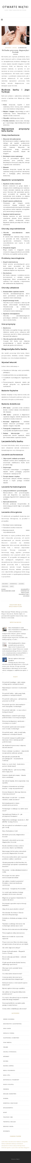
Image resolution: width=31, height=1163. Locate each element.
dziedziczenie (12, 1141)
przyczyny (5, 586)
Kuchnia (5, 1061)
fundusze (19, 1141)
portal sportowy (20, 1145)
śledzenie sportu (6, 1147)
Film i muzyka (7, 1042)
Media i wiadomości (9, 1070)
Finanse (5, 1047)
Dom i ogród (7, 1028)
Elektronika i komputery (11, 1037)
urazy (11, 586)
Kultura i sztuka (8, 1065)
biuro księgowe (25, 1147)
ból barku (5, 583)
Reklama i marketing (9, 1093)
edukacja (13, 1143)
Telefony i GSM (8, 1117)
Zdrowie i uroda (11, 47)
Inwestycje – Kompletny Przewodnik (14, 888)
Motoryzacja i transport (11, 1079)
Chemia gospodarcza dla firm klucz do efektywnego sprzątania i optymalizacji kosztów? (14, 864)
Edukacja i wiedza (8, 1033)
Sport (5, 1112)
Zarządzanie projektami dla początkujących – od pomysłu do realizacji (12, 758)
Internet (6, 1056)
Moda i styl (6, 1075)
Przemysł (6, 1089)
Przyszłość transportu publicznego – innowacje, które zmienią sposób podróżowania (14, 740)
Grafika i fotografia (9, 1051)
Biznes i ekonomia (8, 1019)
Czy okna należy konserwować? (12, 973)
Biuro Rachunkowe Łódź (8, 590)
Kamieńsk (8, 1143)
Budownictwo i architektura (12, 1023)
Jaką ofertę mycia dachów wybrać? (13, 909)
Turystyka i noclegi (9, 1121)
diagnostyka (13, 583)
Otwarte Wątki (15, 6)
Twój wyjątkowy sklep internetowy (13, 933)
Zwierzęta (6, 1131)
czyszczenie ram (15, 1147)
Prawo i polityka (8, 1084)
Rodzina (5, 1098)
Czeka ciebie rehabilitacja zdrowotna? (14, 1008)
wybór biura (5, 1141)
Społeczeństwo (8, 1107)
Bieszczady (13, 1145)
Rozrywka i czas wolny (10, 1103)
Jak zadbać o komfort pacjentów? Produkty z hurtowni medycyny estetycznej (13, 883)
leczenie (21, 583)
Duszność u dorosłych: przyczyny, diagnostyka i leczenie (24, 593)
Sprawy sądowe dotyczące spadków (13, 988)
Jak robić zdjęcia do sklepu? (11, 947)
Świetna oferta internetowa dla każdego (15, 929)
